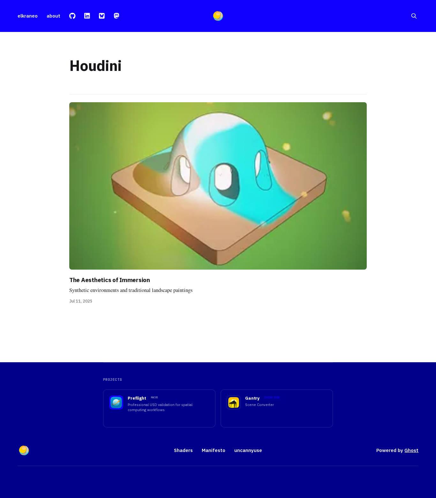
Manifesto (213, 450)
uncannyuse (248, 450)
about (53, 16)
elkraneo (28, 16)
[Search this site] (414, 16)
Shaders (183, 450)
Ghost (411, 450)
